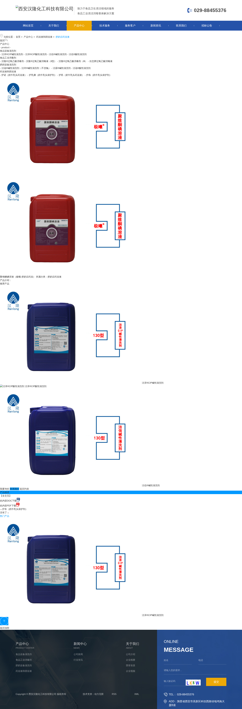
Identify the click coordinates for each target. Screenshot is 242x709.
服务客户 (130, 25)
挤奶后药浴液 (62, 37)
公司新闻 (78, 654)
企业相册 (130, 660)
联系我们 (181, 25)
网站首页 (28, 25)
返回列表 (24, 489)
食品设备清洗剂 (8, 50)
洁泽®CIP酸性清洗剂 (35, 386)
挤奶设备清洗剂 (8, 64)
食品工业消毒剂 (8, 57)
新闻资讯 (155, 25)
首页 (18, 37)
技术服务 (104, 25)
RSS (114, 694)
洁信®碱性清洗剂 (151, 485)
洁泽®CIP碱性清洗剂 (152, 382)
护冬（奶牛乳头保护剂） (15, 509)
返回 (2, 40)
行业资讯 (78, 660)
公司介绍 (130, 654)
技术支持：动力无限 (93, 694)
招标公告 (207, 25)
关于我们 (53, 25)
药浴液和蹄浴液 (44, 37)
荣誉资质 (130, 665)
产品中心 (79, 25)
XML (136, 694)
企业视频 (130, 671)
